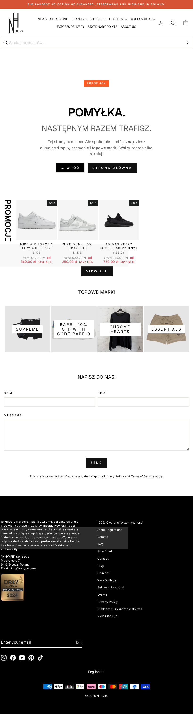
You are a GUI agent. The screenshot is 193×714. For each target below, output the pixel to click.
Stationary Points (102, 27)
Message (13, 415)
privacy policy (107, 602)
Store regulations (109, 530)
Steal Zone (59, 19)
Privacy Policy (114, 476)
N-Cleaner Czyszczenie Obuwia (119, 609)
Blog (100, 566)
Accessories (141, 19)
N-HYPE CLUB (107, 616)
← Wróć (70, 168)
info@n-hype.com (23, 568)
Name (9, 392)
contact (103, 558)
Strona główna (112, 168)
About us (128, 27)
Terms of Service (142, 476)
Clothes (116, 19)
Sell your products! (110, 587)
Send (97, 462)
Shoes (96, 19)
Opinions (103, 573)
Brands (78, 19)
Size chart (104, 551)
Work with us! (107, 580)
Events (102, 594)
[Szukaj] (187, 42)
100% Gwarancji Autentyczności (120, 522)
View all (97, 271)
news (42, 19)
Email (104, 392)
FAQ (100, 544)
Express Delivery (70, 27)
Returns (102, 537)
